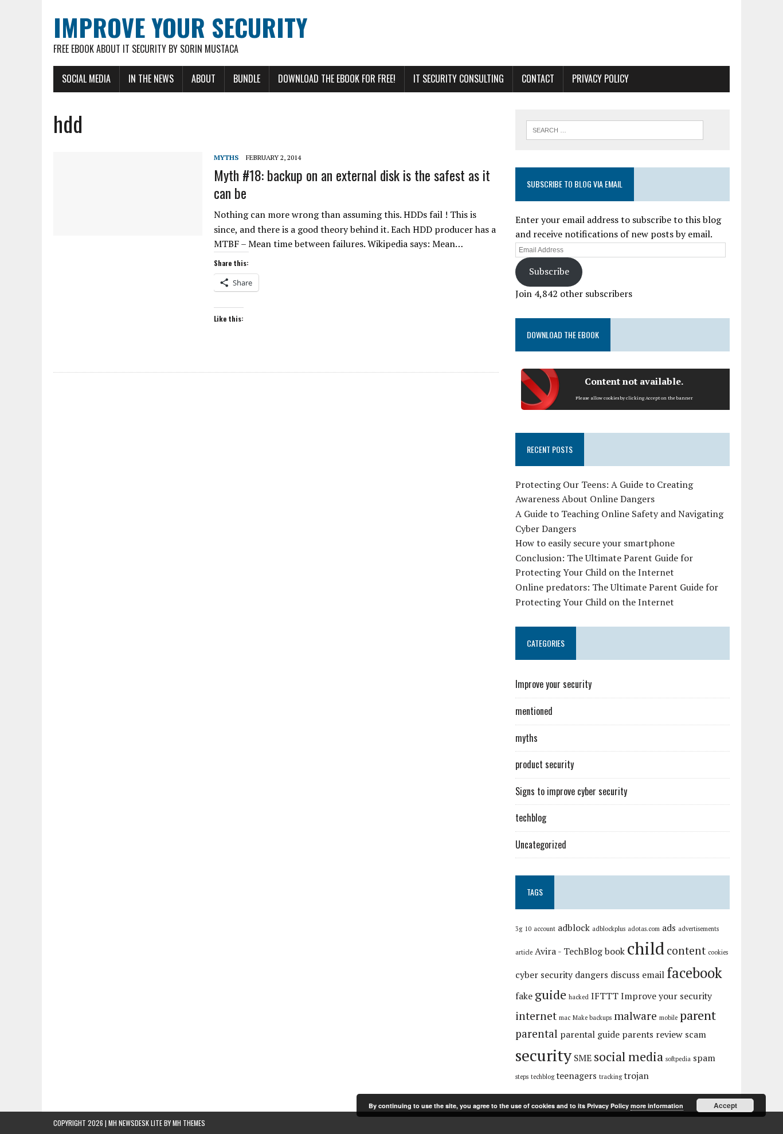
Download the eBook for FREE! (337, 78)
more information (657, 1105)
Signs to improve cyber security (571, 791)
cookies (718, 952)
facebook (694, 973)
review (669, 1035)
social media (628, 1056)
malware (635, 1015)
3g (518, 929)
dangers (591, 975)
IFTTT (604, 996)
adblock (574, 928)
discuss (625, 975)
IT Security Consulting (458, 78)
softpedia (678, 1059)
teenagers (577, 1076)
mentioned (534, 711)
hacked (579, 997)
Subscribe (549, 271)
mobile (668, 1018)
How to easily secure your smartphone (595, 543)
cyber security (544, 975)
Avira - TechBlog (568, 951)
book (615, 951)
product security (544, 764)
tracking (610, 1077)
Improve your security (553, 684)
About (203, 78)
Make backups (592, 1018)
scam (695, 1035)
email (653, 975)
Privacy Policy (600, 78)
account (544, 929)
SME (583, 1058)
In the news (151, 78)
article (524, 952)
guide (550, 994)
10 (527, 929)
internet (536, 1015)
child (645, 948)
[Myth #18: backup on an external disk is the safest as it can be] (127, 228)
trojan (636, 1076)
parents (637, 1035)
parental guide (590, 1035)
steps (521, 1077)
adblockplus (608, 929)
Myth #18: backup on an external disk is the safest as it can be (352, 184)
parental (536, 1033)
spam (704, 1058)
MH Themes (189, 1123)
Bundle (246, 78)
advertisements (698, 929)
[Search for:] (614, 129)
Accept (725, 1105)
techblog (530, 817)
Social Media (86, 78)
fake (524, 996)
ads (669, 928)
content (686, 950)
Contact (538, 78)
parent (698, 1015)
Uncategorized (540, 844)
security (543, 1055)
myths (226, 157)
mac (564, 1018)
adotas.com (644, 929)
